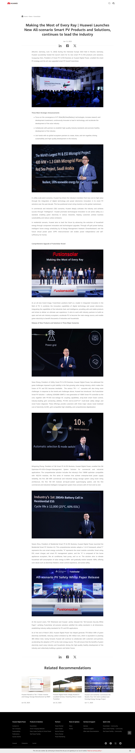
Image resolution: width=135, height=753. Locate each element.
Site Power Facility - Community (112, 731)
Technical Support (88, 728)
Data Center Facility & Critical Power (40, 731)
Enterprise (25, 743)
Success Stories (16, 736)
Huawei (14, 743)
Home (26, 16)
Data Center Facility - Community (113, 728)
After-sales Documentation (91, 731)
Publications (15, 734)
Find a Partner (59, 734)
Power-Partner (59, 726)
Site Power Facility (35, 734)
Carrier (34, 743)
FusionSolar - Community (110, 726)
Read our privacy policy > (94, 750)
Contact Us (15, 726)
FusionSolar (33, 726)
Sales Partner (59, 728)
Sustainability (16, 731)
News (30, 16)
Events (71, 728)
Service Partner (59, 731)
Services (85, 726)
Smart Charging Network (37, 728)
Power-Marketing (60, 736)
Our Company (16, 728)
